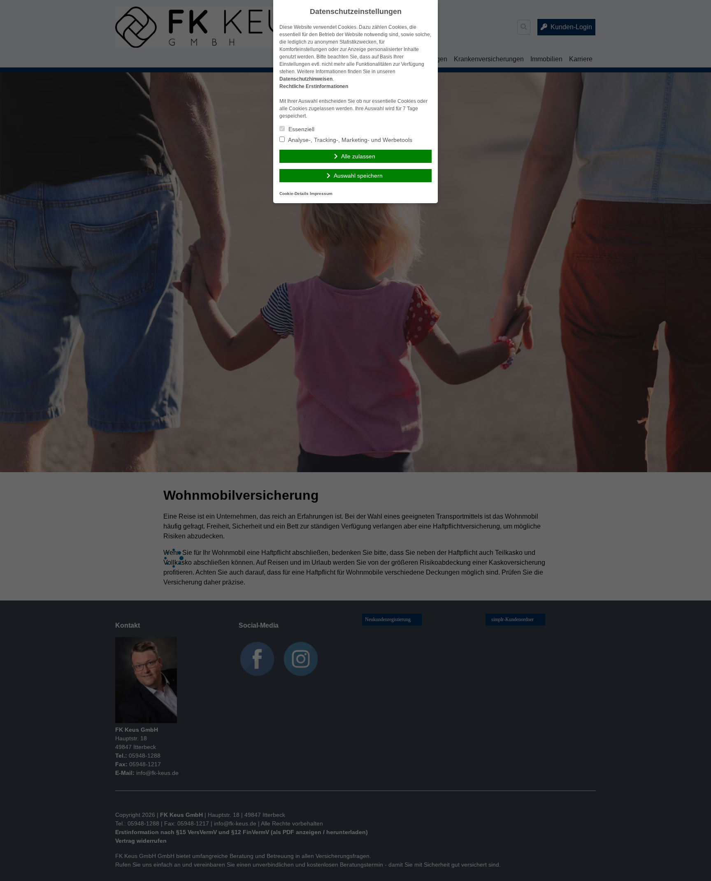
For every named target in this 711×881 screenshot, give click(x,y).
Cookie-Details (294, 193)
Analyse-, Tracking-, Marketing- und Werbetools (349, 140)
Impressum (321, 193)
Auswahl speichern (358, 175)
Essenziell (300, 129)
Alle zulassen (358, 156)
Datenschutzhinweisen (305, 79)
